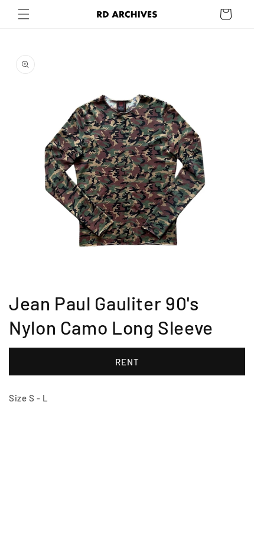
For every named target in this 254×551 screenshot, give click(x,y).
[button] (24, 14)
